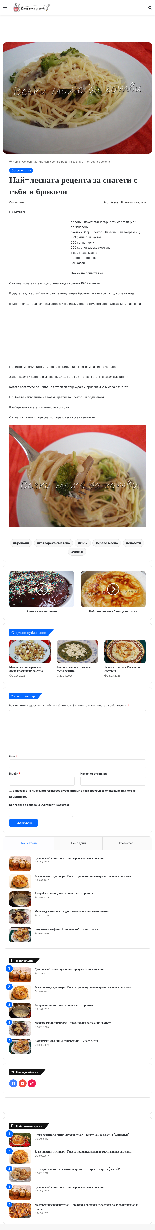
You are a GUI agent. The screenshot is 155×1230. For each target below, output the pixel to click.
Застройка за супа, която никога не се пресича (64, 893)
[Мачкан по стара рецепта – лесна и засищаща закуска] (30, 651)
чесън (78, 552)
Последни (78, 843)
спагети (134, 543)
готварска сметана (54, 543)
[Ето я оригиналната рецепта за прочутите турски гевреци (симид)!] (20, 1174)
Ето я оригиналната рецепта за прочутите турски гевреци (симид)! (77, 1169)
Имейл (14, 773)
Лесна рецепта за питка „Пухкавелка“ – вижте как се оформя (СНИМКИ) (82, 1135)
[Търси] (150, 8)
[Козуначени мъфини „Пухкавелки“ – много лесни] (20, 934)
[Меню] (5, 8)
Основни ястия (32, 161)
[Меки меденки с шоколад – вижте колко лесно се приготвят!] (20, 916)
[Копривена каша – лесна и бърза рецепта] (77, 651)
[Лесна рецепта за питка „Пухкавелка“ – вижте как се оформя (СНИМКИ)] (20, 1140)
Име (13, 756)
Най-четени (29, 843)
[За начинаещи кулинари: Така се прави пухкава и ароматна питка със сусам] (20, 881)
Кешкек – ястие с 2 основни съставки (122, 669)
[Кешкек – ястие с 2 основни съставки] (125, 651)
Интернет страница (93, 773)
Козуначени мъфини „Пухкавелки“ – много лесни (66, 929)
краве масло (108, 543)
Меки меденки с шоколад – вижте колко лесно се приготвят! (73, 911)
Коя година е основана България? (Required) (39, 804)
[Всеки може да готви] (31, 7)
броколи (22, 543)
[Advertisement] (77, 28)
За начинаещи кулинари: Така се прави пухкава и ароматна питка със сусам (83, 876)
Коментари (127, 843)
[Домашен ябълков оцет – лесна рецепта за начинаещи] (20, 863)
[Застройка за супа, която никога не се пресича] (20, 899)
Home (16, 161)
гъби (84, 543)
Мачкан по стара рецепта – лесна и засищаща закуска (26, 669)
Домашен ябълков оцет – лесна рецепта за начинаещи (69, 858)
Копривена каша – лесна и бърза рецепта (74, 669)
